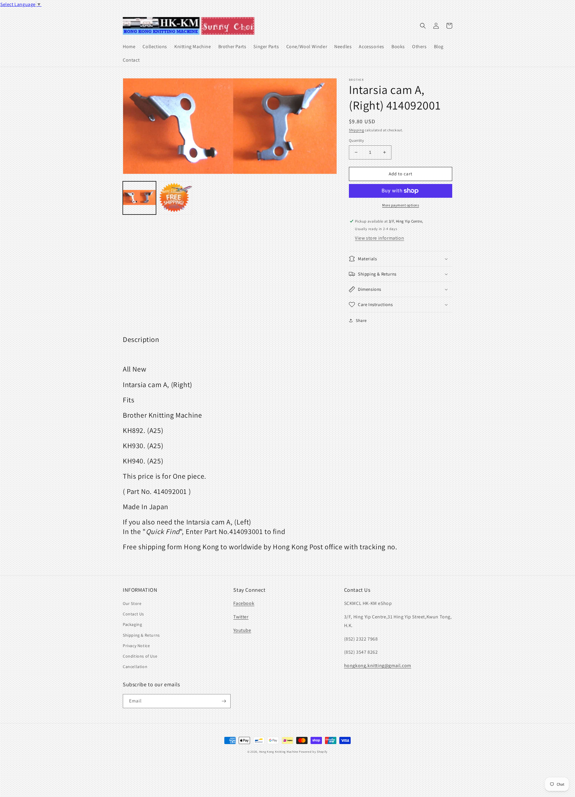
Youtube (242, 630)
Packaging (132, 624)
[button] (422, 25)
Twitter (240, 617)
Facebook (243, 603)
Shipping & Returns (141, 635)
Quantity (356, 140)
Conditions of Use (140, 656)
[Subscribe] (223, 701)
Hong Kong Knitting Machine (278, 752)
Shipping (356, 130)
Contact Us (133, 614)
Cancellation (135, 666)
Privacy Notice (136, 645)
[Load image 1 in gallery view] (139, 198)
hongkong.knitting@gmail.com (377, 665)
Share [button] (361, 320)
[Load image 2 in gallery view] (175, 198)
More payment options (400, 205)
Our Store (132, 603)
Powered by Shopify (313, 752)
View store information (379, 238)
